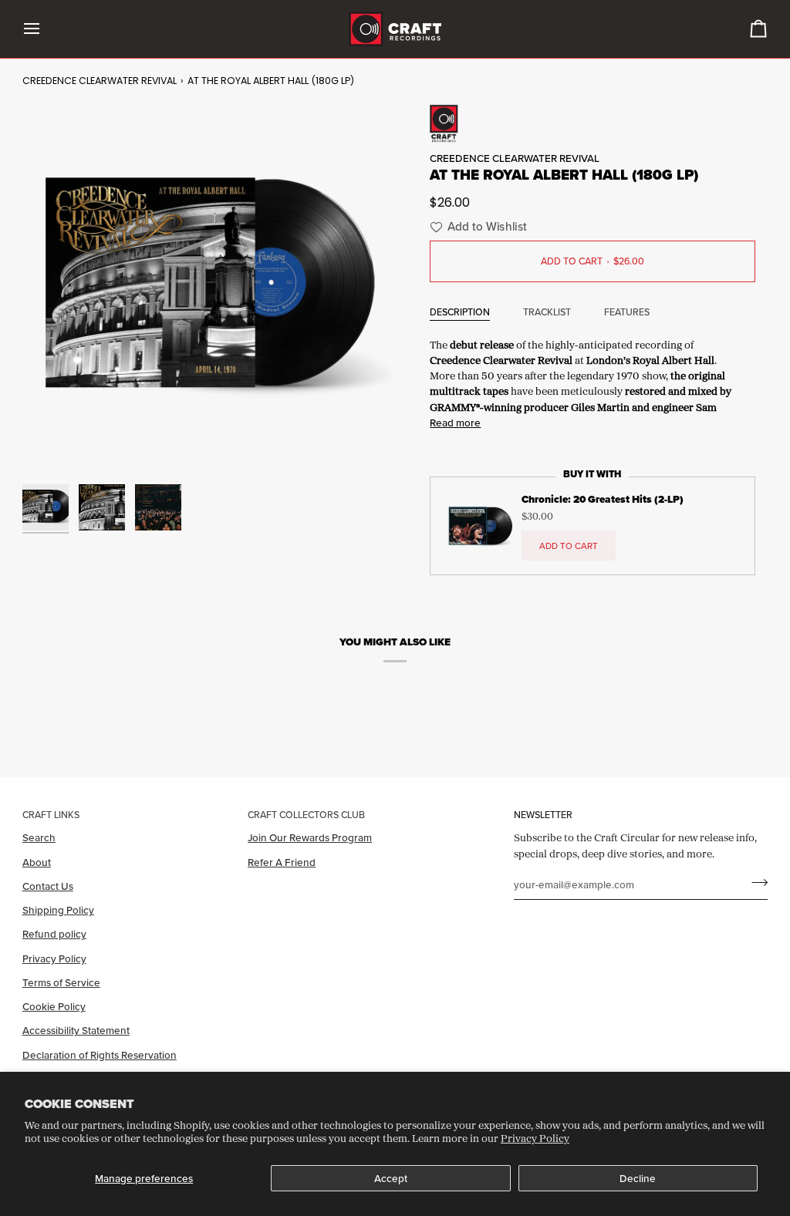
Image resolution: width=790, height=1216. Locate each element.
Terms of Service (61, 982)
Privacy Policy (535, 1138)
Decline (638, 1178)
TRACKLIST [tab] (547, 311)
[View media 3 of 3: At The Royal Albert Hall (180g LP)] (158, 507)
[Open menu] (45, 29)
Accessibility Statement (76, 1030)
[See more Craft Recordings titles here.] (592, 123)
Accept (390, 1178)
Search (39, 837)
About (36, 862)
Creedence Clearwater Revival (99, 80)
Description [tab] (460, 311)
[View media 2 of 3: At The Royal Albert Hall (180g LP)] (102, 507)
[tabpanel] (592, 382)
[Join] (755, 883)
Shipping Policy (58, 910)
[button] (476, 227)
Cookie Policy (54, 1006)
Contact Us (47, 886)
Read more (455, 422)
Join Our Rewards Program (310, 837)
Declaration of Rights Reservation (99, 1055)
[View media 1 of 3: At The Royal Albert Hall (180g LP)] (45, 507)
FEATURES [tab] (627, 311)
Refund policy (54, 933)
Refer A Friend (282, 862)
